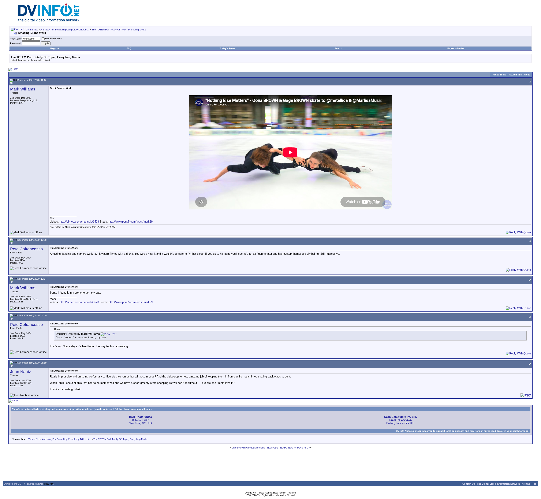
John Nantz (20, 371)
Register (55, 48)
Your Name (16, 38)
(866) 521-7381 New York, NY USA (140, 420)
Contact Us (468, 484)
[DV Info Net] (49, 21)
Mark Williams (22, 89)
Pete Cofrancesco (26, 249)
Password (15, 43)
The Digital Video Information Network (498, 484)
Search (338, 48)
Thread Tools (498, 74)
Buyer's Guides (455, 48)
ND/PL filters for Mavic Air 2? (295, 447)
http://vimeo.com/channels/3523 (79, 221)
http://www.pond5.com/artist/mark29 (131, 221)
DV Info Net (32, 29)
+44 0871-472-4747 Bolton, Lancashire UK (400, 420)
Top (534, 484)
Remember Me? (53, 38)
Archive (526, 484)
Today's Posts (227, 48)
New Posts (272, 447)
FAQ (129, 48)
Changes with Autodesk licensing (248, 447)
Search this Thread (519, 74)
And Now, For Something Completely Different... (64, 29)
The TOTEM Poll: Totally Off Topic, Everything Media (119, 29)
